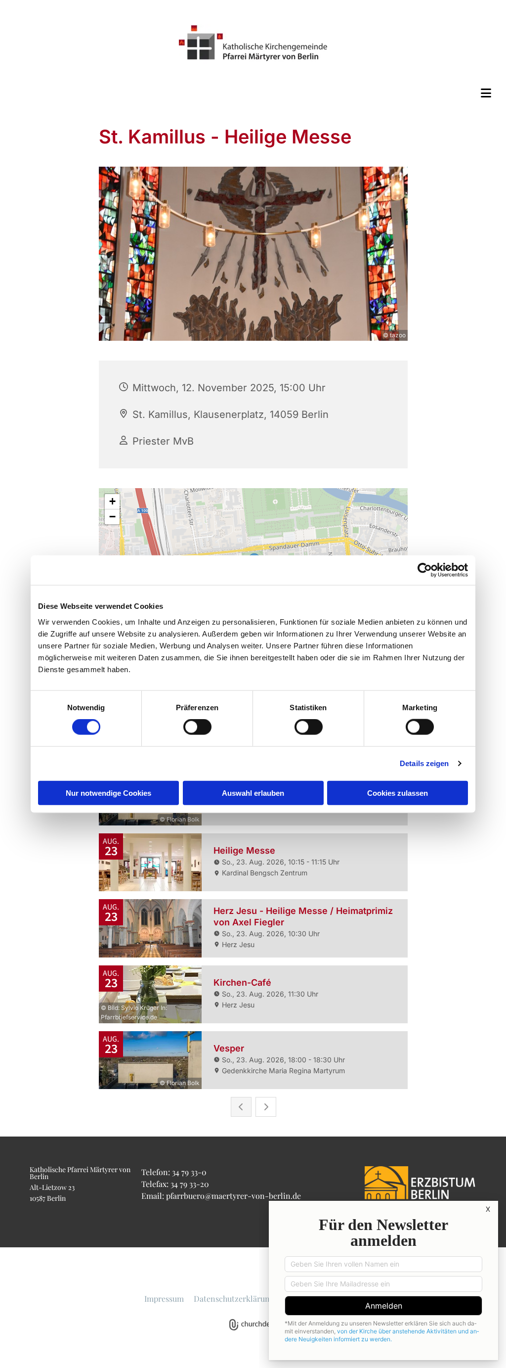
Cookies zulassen (397, 792)
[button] (253, 93)
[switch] (197, 727)
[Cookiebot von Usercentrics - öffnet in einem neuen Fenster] (424, 570)
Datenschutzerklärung (234, 1298)
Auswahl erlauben (253, 792)
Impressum (164, 1298)
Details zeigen (424, 763)
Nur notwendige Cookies (108, 792)
